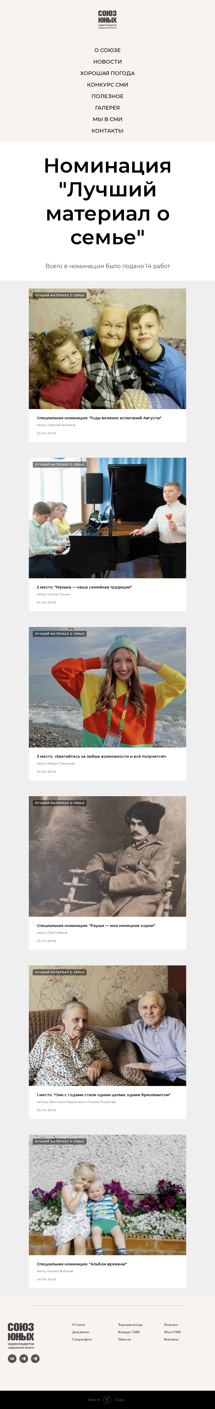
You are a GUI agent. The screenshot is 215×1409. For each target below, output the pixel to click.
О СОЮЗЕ (107, 50)
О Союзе (78, 1324)
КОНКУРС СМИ (107, 85)
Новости (124, 1339)
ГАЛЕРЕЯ (107, 108)
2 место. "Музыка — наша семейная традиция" (84, 587)
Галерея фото (82, 1339)
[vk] (12, 1361)
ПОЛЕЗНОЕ (107, 96)
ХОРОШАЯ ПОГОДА (107, 73)
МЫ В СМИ (107, 119)
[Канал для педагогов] (35, 1361)
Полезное (171, 1324)
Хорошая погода (130, 1324)
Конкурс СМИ (128, 1332)
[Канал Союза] (23, 1361)
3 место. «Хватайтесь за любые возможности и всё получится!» (101, 756)
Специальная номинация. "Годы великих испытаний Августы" (99, 418)
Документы (80, 1332)
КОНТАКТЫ (107, 131)
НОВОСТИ (107, 62)
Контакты (171, 1339)
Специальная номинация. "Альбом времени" (82, 1264)
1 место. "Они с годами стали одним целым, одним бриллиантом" (103, 1095)
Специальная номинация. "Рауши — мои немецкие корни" (96, 925)
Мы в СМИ (172, 1332)
